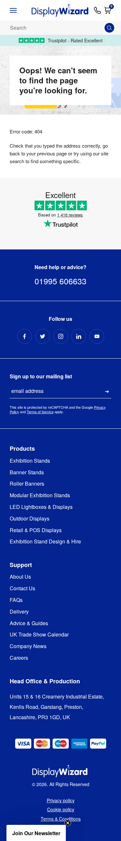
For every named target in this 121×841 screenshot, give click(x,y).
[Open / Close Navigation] (18, 10)
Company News (28, 646)
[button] (36, 833)
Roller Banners (27, 483)
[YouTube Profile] (96, 336)
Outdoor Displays (29, 518)
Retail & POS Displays (36, 530)
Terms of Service (40, 411)
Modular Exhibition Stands (40, 495)
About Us (20, 576)
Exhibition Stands (30, 460)
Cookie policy (60, 809)
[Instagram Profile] (60, 336)
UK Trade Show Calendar (39, 634)
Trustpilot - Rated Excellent (75, 40)
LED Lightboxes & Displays (41, 507)
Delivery (19, 611)
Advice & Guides (29, 623)
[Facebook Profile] (24, 336)
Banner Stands (27, 472)
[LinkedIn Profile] (78, 336)
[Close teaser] (68, 823)
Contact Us (22, 588)
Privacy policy (61, 800)
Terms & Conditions (61, 819)
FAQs (16, 600)
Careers (19, 658)
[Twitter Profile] (42, 336)
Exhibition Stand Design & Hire (45, 541)
